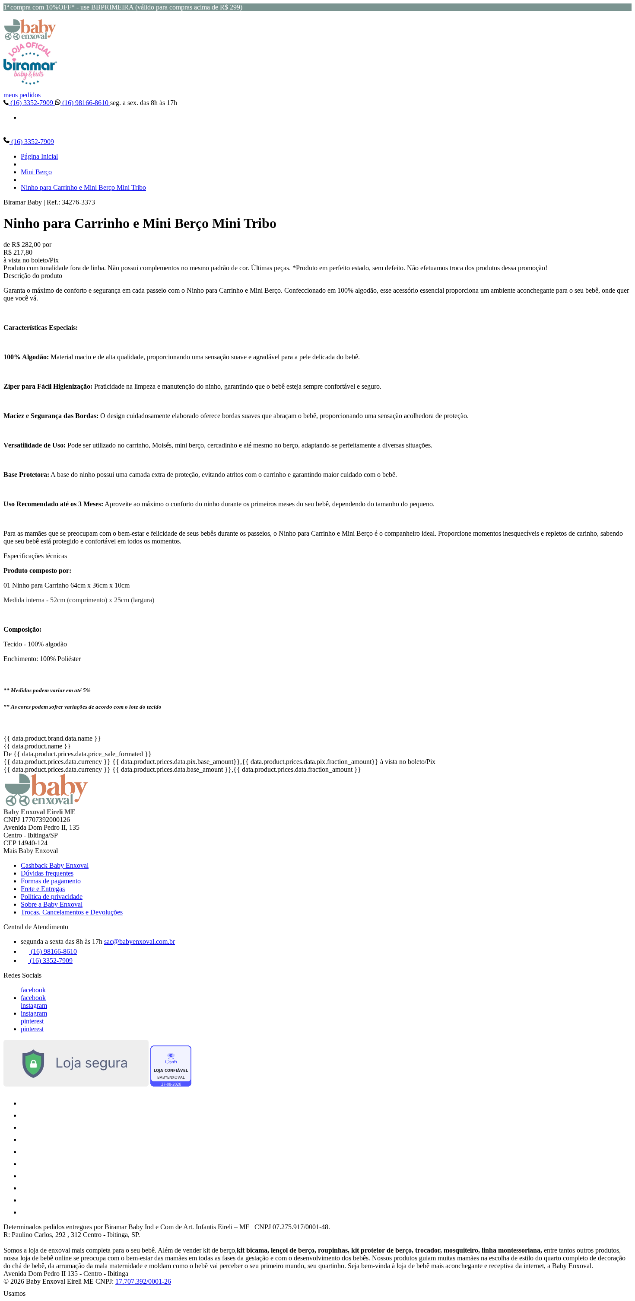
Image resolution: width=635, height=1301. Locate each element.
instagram (34, 1005)
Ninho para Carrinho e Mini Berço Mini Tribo (83, 187)
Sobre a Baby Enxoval (52, 904)
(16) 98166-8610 (85, 102)
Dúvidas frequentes (47, 873)
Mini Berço (36, 172)
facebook (33, 990)
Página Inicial (39, 156)
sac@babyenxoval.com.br (139, 941)
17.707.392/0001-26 (143, 1281)
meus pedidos (22, 95)
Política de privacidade (52, 896)
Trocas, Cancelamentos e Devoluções (72, 912)
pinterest (32, 1021)
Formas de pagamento (51, 881)
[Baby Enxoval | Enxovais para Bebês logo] (30, 38)
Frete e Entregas (43, 888)
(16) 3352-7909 (32, 102)
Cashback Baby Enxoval (55, 865)
